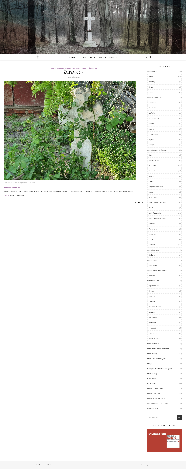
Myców (151, 129)
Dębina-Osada (154, 286)
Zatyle (151, 239)
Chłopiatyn (152, 102)
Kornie (151, 181)
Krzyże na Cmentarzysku (156, 358)
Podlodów (152, 323)
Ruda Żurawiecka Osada (157, 218)
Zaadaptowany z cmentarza (157, 403)
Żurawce (93, 68)
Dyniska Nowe (154, 160)
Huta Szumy (153, 265)
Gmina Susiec (152, 260)
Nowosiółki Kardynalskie (158, 202)
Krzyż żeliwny (152, 354)
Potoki (151, 208)
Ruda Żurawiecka (155, 213)
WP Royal (50, 465)
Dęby (151, 155)
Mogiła (149, 363)
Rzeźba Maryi (152, 378)
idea (84, 57)
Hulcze (151, 124)
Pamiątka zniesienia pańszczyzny (159, 368)
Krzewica (152, 312)
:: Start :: (73, 57)
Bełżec (151, 76)
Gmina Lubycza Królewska (63, 68)
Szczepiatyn (153, 328)
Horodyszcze (154, 118)
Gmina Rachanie (153, 250)
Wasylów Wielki (154, 338)
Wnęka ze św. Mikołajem (156, 398)
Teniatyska (153, 229)
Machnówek (153, 317)
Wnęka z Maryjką (153, 393)
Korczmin (152, 301)
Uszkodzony (82, 68)
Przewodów (153, 134)
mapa (92, 57)
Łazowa (151, 192)
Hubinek (152, 296)
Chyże (151, 87)
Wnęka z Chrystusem (155, 388)
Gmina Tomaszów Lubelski (157, 270)
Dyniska (151, 291)
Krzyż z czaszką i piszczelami (158, 349)
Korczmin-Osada (155, 307)
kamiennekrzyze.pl (108, 57)
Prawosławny (152, 373)
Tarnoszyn (153, 333)
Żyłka (151, 92)
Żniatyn (151, 145)
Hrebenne (152, 165)
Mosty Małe (153, 197)
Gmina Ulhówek (153, 281)
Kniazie (151, 176)
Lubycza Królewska (156, 187)
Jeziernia (152, 275)
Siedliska (152, 223)
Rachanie (152, 255)
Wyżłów (151, 139)
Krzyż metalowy (153, 344)
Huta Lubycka (154, 171)
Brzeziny (152, 82)
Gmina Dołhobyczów (154, 97)
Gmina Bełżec (152, 71)
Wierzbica (152, 234)
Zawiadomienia (152, 408)
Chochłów (152, 108)
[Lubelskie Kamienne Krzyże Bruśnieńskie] (38, 57)
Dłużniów (152, 113)
